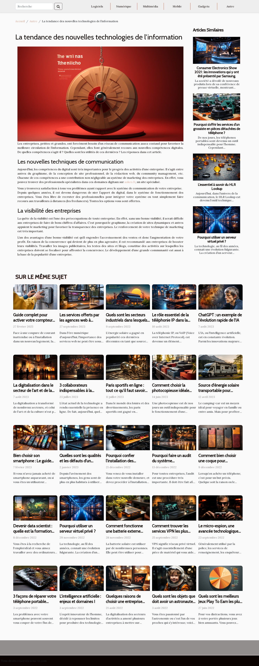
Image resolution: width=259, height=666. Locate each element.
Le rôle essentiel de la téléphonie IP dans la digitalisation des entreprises (170, 322)
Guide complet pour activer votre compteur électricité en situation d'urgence (33, 322)
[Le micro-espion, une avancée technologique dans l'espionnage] (220, 507)
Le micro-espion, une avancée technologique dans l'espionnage (218, 531)
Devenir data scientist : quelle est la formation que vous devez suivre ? (33, 531)
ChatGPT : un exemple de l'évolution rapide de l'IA (220, 317)
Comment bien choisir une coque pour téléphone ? (217, 461)
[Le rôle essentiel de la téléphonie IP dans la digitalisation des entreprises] (174, 296)
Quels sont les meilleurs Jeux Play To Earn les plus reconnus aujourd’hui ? (220, 601)
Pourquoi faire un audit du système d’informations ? (171, 461)
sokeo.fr (130, 182)
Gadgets (203, 6)
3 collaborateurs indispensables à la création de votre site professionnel (78, 393)
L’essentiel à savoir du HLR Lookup (217, 186)
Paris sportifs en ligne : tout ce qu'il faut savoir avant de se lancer (125, 390)
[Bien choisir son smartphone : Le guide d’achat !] (35, 437)
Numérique (123, 6)
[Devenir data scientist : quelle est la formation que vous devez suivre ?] (35, 507)
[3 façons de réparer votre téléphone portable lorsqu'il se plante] (35, 578)
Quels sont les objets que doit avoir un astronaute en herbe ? (173, 601)
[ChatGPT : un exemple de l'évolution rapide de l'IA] (220, 296)
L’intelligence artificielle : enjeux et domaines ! (80, 599)
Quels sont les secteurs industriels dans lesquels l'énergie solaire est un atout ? (126, 322)
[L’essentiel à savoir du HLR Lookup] (216, 167)
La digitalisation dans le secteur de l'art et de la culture (33, 390)
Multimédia (150, 6)
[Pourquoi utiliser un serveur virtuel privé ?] (216, 219)
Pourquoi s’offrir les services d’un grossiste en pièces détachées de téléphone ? (216, 128)
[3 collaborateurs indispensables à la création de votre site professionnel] (82, 367)
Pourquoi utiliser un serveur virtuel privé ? (216, 239)
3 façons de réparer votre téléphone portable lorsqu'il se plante (34, 601)
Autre (230, 6)
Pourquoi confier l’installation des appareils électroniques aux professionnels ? (126, 463)
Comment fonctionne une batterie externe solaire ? (124, 531)
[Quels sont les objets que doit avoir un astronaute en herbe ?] (174, 578)
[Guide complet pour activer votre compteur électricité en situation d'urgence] (35, 296)
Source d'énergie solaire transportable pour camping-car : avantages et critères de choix (219, 393)
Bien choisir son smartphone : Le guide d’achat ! (32, 461)
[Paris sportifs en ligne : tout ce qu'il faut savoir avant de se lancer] (128, 367)
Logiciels (97, 6)
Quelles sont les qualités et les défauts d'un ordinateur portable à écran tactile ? (80, 463)
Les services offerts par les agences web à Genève (79, 320)
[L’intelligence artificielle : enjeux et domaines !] (82, 578)
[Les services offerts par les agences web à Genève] (82, 296)
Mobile (177, 6)
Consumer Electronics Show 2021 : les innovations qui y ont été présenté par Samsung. (217, 72)
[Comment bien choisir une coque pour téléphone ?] (220, 437)
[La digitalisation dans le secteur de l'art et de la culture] (35, 367)
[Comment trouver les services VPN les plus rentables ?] (174, 507)
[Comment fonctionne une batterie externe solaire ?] (128, 507)
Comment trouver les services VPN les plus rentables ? (170, 531)
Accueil (20, 21)
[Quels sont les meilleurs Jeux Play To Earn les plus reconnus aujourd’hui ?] (220, 578)
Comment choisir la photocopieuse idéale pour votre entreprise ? (171, 390)
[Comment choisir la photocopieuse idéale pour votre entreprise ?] (174, 367)
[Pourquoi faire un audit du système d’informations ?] (174, 437)
